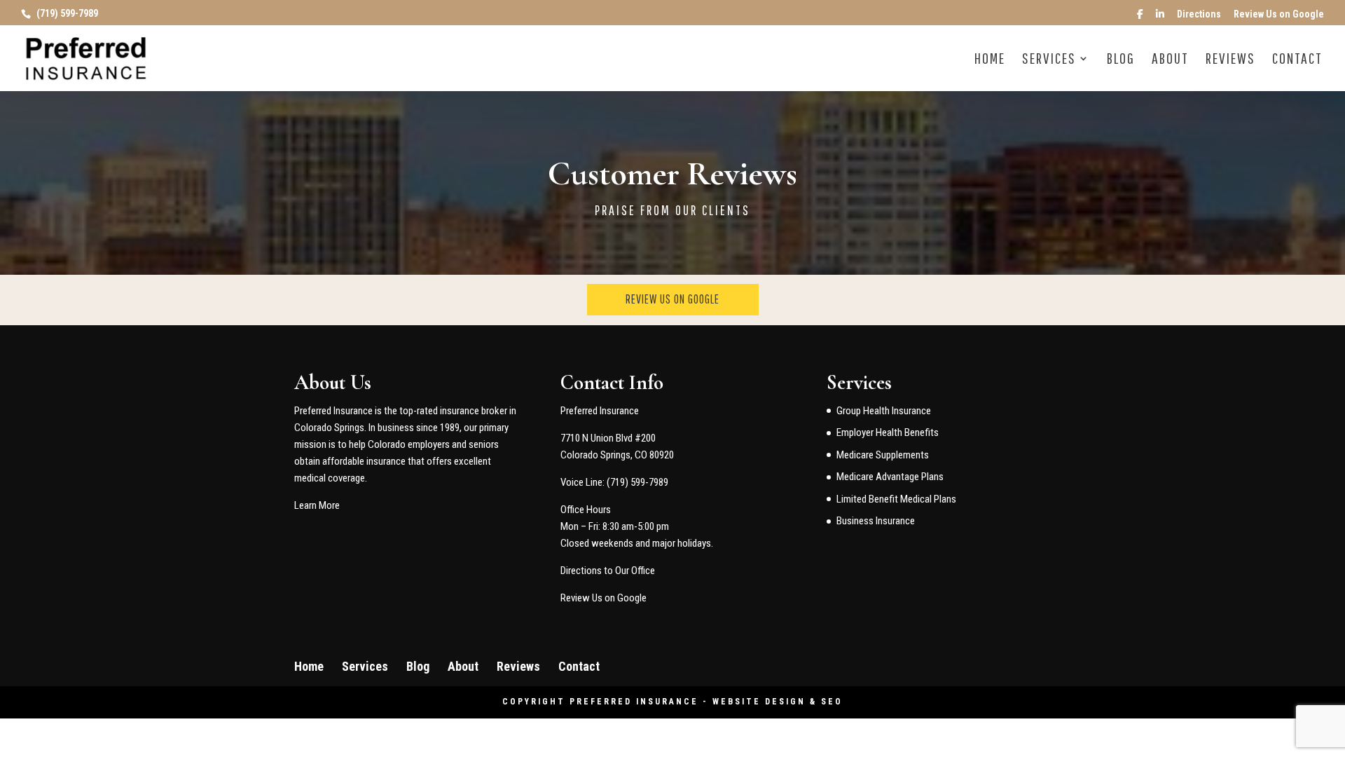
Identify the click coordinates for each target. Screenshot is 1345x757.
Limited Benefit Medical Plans (896, 499)
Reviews (1230, 60)
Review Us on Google (1279, 14)
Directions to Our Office (607, 570)
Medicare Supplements (882, 455)
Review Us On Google (672, 299)
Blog (1121, 60)
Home (989, 60)
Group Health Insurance (883, 410)
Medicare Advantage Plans (890, 476)
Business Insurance (875, 520)
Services (1049, 60)
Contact (1297, 60)
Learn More (317, 505)
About (1170, 60)
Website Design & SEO (777, 702)
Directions (1199, 14)
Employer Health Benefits (887, 432)
